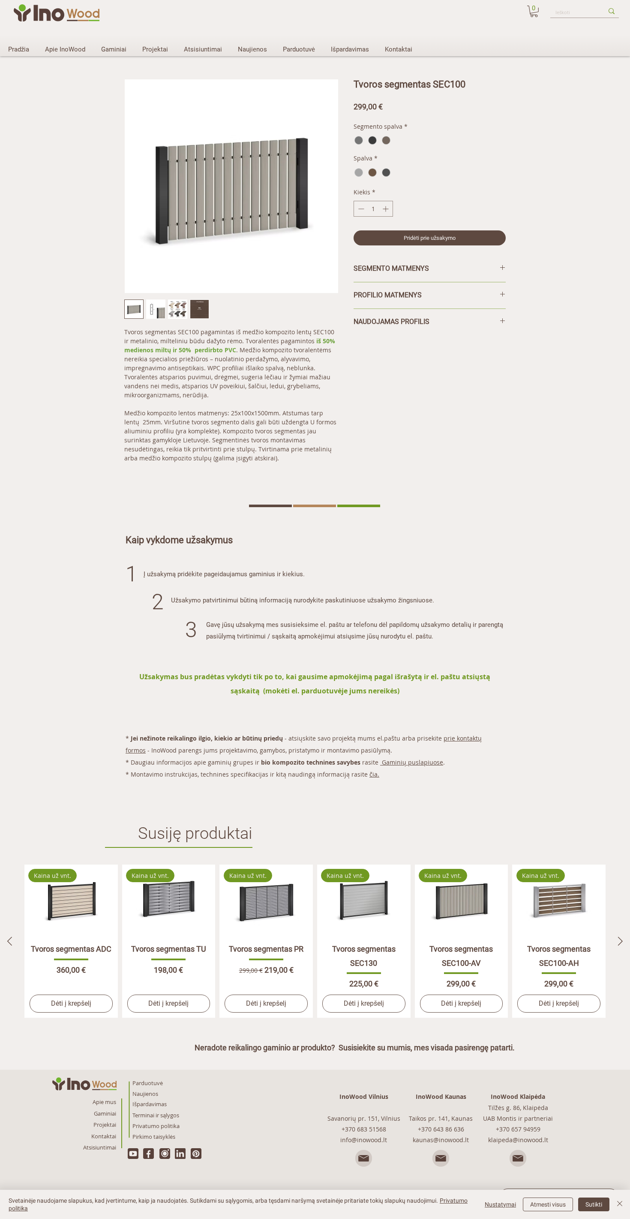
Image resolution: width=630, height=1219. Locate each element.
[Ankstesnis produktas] (9, 941)
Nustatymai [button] (500, 1204)
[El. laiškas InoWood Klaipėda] (518, 1158)
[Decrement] (360, 208)
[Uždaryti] (620, 1204)
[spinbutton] (373, 208)
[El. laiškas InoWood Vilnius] (364, 1158)
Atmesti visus (548, 1204)
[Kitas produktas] (620, 941)
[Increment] (386, 208)
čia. (374, 774)
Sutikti (593, 1204)
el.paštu (388, 738)
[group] (315, 941)
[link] (534, 11)
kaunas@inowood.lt (441, 1140)
